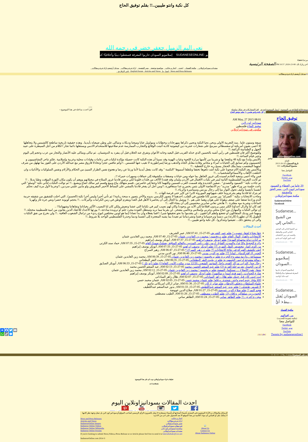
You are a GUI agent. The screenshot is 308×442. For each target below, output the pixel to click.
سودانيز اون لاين (251, 122)
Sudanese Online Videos (90, 426)
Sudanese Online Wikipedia (92, 428)
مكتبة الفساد (190, 68)
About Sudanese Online (205, 433)
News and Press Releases (180, 71)
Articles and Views (152, 71)
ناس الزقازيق (122, 71)
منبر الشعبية (143, 68)
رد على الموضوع (300, 355)
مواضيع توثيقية (156, 68)
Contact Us (205, 431)
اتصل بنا (165, 71)
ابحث (180, 68)
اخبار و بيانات (170, 68)
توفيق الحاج (287, 118)
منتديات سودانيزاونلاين (207, 68)
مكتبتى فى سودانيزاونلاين (246, 129)
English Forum (136, 71)
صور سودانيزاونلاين (174, 423)
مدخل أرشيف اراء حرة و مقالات (105, 68)
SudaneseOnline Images (90, 423)
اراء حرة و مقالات (128, 68)
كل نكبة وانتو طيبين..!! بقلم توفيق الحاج (246, 112)
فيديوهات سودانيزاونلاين (172, 426)
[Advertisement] (154, 27)
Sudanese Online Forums (91, 431)
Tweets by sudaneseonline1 (287, 334)
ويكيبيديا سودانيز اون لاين (171, 428)
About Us (205, 428)
